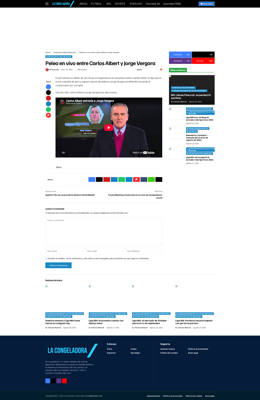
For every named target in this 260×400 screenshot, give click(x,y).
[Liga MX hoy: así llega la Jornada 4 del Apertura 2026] (176, 113)
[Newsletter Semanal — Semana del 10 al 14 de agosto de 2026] (176, 133)
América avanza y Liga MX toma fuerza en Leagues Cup (62, 322)
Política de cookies (169, 353)
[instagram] (58, 380)
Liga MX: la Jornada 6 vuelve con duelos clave (106, 322)
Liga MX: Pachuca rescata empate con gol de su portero (193, 322)
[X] (53, 380)
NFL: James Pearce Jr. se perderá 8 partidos (190, 96)
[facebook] (47, 380)
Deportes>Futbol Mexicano (65, 52)
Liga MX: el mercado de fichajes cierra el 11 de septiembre (149, 322)
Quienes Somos (167, 349)
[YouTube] (64, 380)
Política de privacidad (198, 349)
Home (47, 52)
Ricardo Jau (54, 70)
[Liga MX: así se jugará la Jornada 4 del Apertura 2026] (176, 153)
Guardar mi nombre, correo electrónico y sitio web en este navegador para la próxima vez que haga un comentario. (98, 258)
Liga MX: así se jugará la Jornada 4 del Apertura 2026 (199, 158)
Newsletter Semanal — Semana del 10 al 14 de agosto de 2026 (197, 137)
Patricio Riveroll (180, 102)
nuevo (58, 167)
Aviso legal (193, 353)
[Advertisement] (130, 28)
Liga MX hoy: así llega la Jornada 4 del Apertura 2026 (199, 118)
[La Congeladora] (62, 4)
